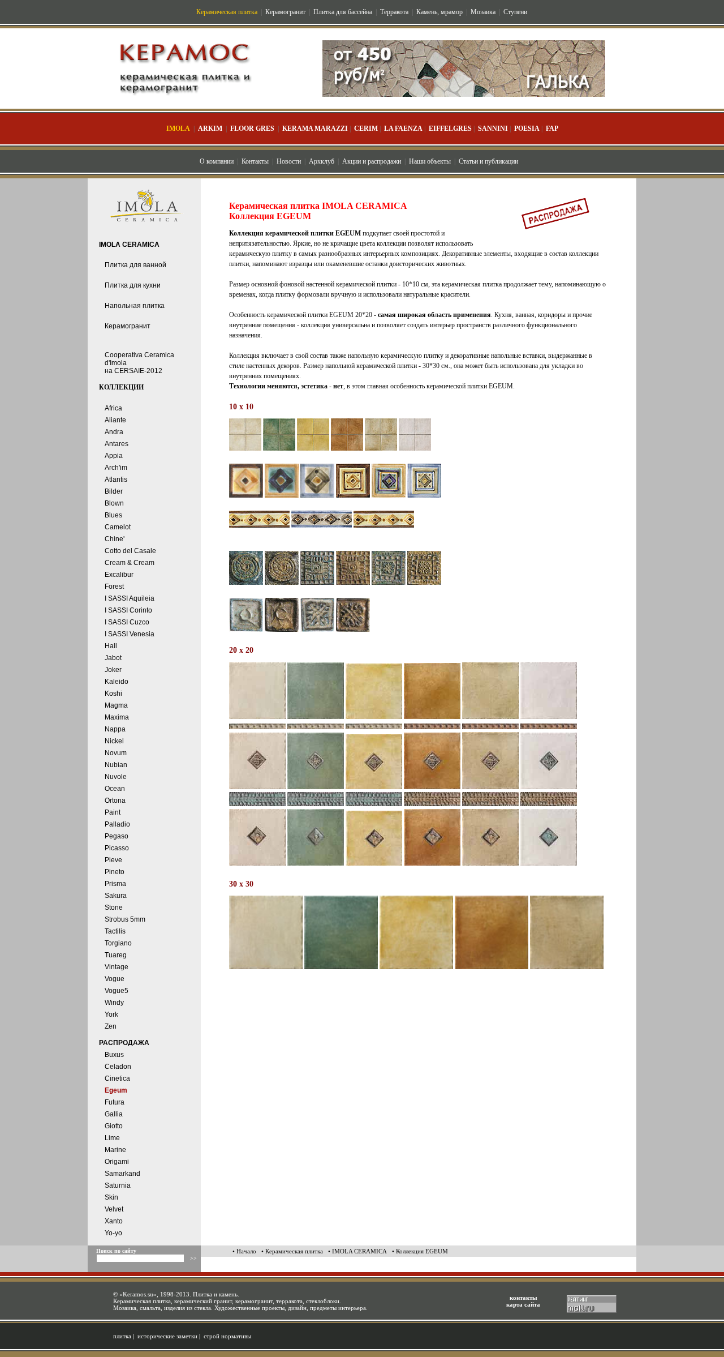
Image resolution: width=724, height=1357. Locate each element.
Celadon (118, 1067)
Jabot (113, 658)
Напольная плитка (135, 306)
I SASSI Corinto (128, 610)
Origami (117, 1162)
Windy (114, 1003)
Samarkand (122, 1174)
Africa (113, 408)
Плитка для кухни (133, 285)
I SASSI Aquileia (129, 598)
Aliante (115, 420)
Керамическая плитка (226, 12)
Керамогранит (285, 12)
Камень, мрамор (439, 12)
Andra (114, 432)
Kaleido (116, 682)
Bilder (114, 491)
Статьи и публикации (488, 161)
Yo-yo (113, 1233)
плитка (122, 1336)
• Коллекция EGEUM (420, 1251)
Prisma (115, 884)
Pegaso (116, 836)
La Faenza (403, 128)
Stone (114, 907)
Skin (111, 1197)
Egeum (116, 1090)
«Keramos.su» (138, 1294)
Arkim (210, 128)
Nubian (116, 765)
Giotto (114, 1126)
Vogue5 (116, 991)
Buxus (114, 1055)
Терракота (394, 12)
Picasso (117, 848)
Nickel (114, 741)
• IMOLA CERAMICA (357, 1251)
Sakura (116, 896)
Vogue (114, 979)
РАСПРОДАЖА (124, 1043)
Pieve (113, 860)
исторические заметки (167, 1336)
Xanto (114, 1221)
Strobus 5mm (125, 919)
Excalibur (119, 575)
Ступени (515, 12)
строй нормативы (227, 1336)
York (111, 1014)
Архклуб (321, 161)
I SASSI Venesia (129, 634)
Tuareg (116, 955)
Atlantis (116, 479)
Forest (114, 586)
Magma (116, 705)
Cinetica (117, 1078)
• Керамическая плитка (292, 1251)
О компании (217, 161)
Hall (111, 646)
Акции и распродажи (371, 161)
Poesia (527, 128)
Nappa (115, 729)
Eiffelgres (450, 128)
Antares (116, 444)
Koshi (113, 693)
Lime (112, 1138)
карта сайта (523, 1304)
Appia (114, 456)
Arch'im (116, 468)
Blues (113, 515)
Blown (114, 503)
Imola (178, 128)
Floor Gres (252, 128)
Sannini (493, 128)
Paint (112, 812)
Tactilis (115, 931)
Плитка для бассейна (342, 12)
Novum (116, 753)
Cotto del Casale (130, 551)
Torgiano (118, 943)
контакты (523, 1297)
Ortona (115, 800)
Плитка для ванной (135, 265)
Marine (115, 1150)
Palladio (117, 824)
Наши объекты (430, 161)
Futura (114, 1102)
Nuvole (116, 777)
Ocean (115, 789)
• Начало (244, 1251)
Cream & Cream (129, 563)
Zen (111, 1026)
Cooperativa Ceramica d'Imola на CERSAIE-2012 (139, 363)
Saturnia (118, 1185)
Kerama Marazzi (315, 128)
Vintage (116, 967)
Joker (113, 670)
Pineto (114, 872)
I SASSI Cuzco (127, 622)
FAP (552, 128)
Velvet (114, 1209)
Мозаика (483, 12)
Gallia (114, 1114)
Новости (289, 161)
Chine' (114, 539)
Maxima (117, 717)
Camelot (118, 527)
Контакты (255, 161)
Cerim (366, 128)
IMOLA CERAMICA (129, 245)
